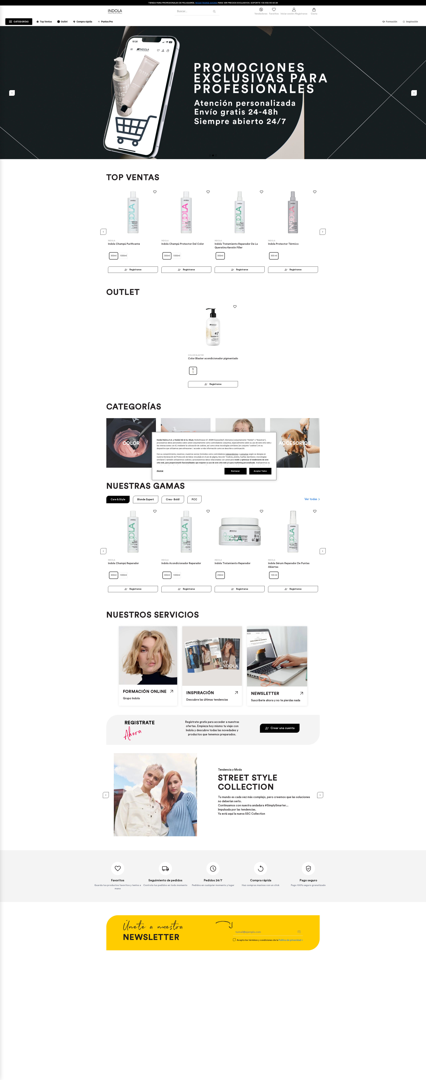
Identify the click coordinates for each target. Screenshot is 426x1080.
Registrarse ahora (206, 3)
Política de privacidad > (291, 940)
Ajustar (160, 471)
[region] (214, 456)
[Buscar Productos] (215, 11)
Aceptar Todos (260, 471)
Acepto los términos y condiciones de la (270, 940)
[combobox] (197, 11)
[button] (210, 155)
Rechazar (235, 471)
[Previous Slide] (12, 93)
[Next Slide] (414, 93)
